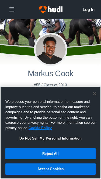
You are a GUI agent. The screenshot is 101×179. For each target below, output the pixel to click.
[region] (50, 132)
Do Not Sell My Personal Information (50, 138)
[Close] (94, 94)
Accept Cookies (50, 169)
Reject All (50, 154)
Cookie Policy (40, 128)
